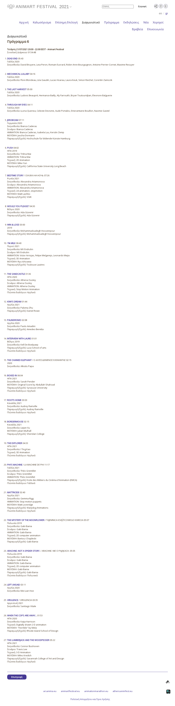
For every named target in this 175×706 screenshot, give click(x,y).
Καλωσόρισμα (42, 22)
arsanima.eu (49, 691)
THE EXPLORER (14, 443)
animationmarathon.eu (96, 691)
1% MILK (11, 243)
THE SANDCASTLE (16, 273)
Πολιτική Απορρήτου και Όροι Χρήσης (90, 699)
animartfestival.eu (70, 691)
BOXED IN (12, 375)
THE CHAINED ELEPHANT (19, 360)
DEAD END (12, 58)
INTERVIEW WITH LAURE (19, 338)
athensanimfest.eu (122, 691)
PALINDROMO (14, 320)
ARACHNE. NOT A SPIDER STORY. (23, 550)
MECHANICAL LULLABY (18, 73)
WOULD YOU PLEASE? (18, 206)
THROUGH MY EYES (17, 104)
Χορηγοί (158, 22)
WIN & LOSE (13, 224)
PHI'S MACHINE (14, 464)
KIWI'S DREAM (14, 301)
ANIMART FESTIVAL (36, 6)
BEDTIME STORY (15, 175)
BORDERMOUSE (15, 421)
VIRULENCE (12, 600)
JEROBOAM (12, 120)
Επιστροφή (16, 677)
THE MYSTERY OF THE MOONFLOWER (25, 520)
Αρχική (24, 22)
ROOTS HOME (14, 400)
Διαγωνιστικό (91, 22)
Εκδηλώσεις (131, 22)
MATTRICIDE (13, 492)
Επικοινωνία (155, 29)
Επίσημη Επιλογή (66, 22)
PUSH (10, 147)
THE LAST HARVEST (16, 89)
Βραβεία (137, 29)
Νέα (146, 22)
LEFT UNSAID (13, 584)
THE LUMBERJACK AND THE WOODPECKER (28, 640)
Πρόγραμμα (111, 22)
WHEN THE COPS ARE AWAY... (22, 615)
